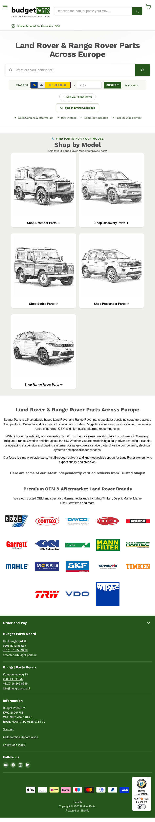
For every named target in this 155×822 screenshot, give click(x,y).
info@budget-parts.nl (16, 688)
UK (41, 84)
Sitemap (8, 729)
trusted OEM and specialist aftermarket (58, 498)
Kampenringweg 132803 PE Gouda (15, 677)
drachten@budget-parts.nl (20, 655)
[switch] (142, 806)
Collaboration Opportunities (20, 737)
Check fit (112, 85)
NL (34, 84)
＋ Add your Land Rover (77, 96)
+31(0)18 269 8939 (15, 683)
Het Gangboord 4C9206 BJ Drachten (15, 643)
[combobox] (93, 11)
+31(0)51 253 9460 (15, 650)
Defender (29, 424)
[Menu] (148, 779)
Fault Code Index (14, 744)
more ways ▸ (131, 85)
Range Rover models (100, 424)
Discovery (48, 424)
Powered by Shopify (77, 810)
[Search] (137, 11)
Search (77, 802)
